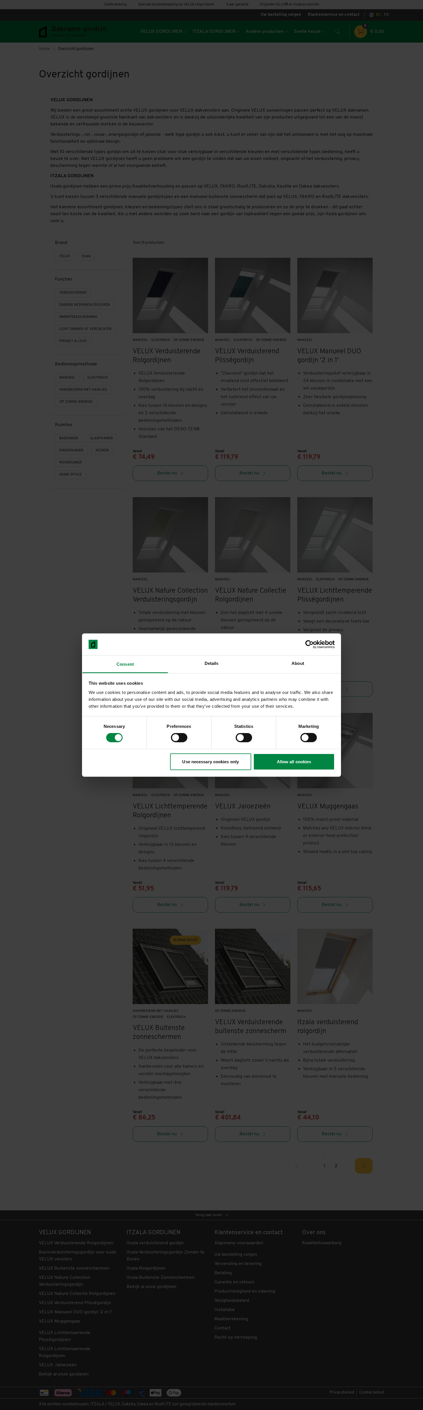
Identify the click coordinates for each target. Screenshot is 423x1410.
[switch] (179, 737)
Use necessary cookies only (210, 761)
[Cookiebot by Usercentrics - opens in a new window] (309, 644)
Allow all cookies (294, 761)
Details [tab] (212, 663)
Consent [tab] (125, 664)
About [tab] (297, 663)
